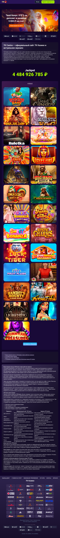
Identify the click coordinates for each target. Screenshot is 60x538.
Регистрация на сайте (16, 25)
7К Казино (30, 481)
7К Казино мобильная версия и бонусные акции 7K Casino (20, 359)
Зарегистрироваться (48, 2)
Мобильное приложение (31, 478)
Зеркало (55, 478)
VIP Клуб (42, 478)
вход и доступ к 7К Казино (12, 357)
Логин (37, 2)
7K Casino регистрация (11, 356)
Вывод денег (6, 478)
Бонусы (49, 478)
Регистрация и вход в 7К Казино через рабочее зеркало (19, 355)
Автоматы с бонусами (30, 344)
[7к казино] (5, 2)
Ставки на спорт (17, 478)
